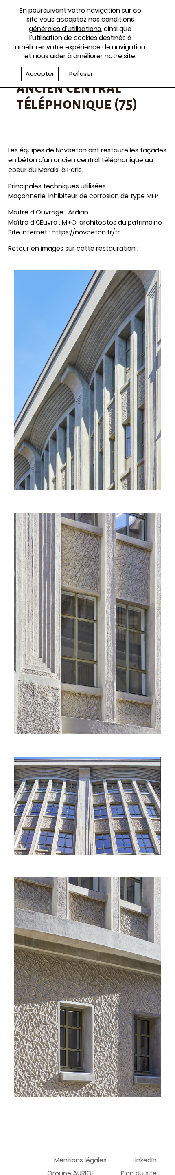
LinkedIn (145, 1160)
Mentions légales (80, 1160)
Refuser (81, 73)
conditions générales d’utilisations (81, 24)
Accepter (40, 73)
